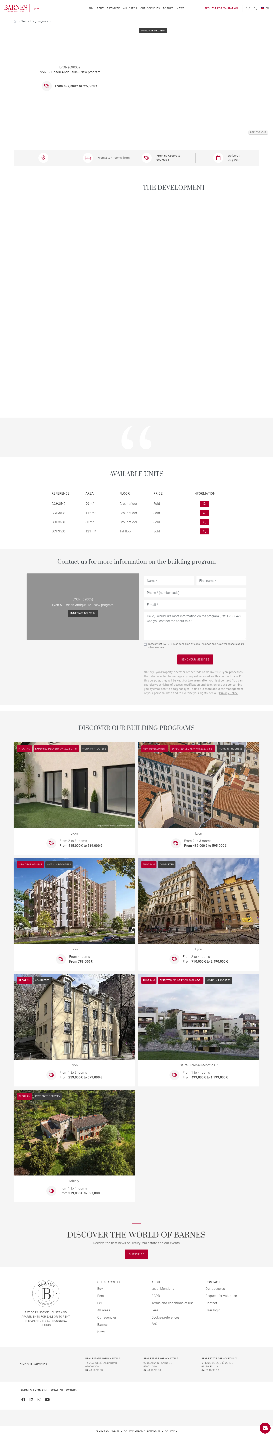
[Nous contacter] (265, 1428)
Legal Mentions (162, 1289)
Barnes (168, 8)
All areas (130, 8)
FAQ (154, 1324)
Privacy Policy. (228, 693)
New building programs (34, 21)
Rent (100, 8)
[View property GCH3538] (204, 513)
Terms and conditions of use (172, 1303)
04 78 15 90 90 (94, 1370)
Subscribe (136, 1254)
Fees (154, 1310)
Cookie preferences (165, 1317)
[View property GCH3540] (204, 504)
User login (212, 1310)
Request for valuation (221, 8)
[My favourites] (248, 8)
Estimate (113, 8)
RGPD (155, 1296)
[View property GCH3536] (204, 531)
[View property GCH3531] (204, 522)
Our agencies (150, 8)
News (180, 8)
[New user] (255, 8)
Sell (100, 1303)
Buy (91, 8)
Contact (211, 1303)
